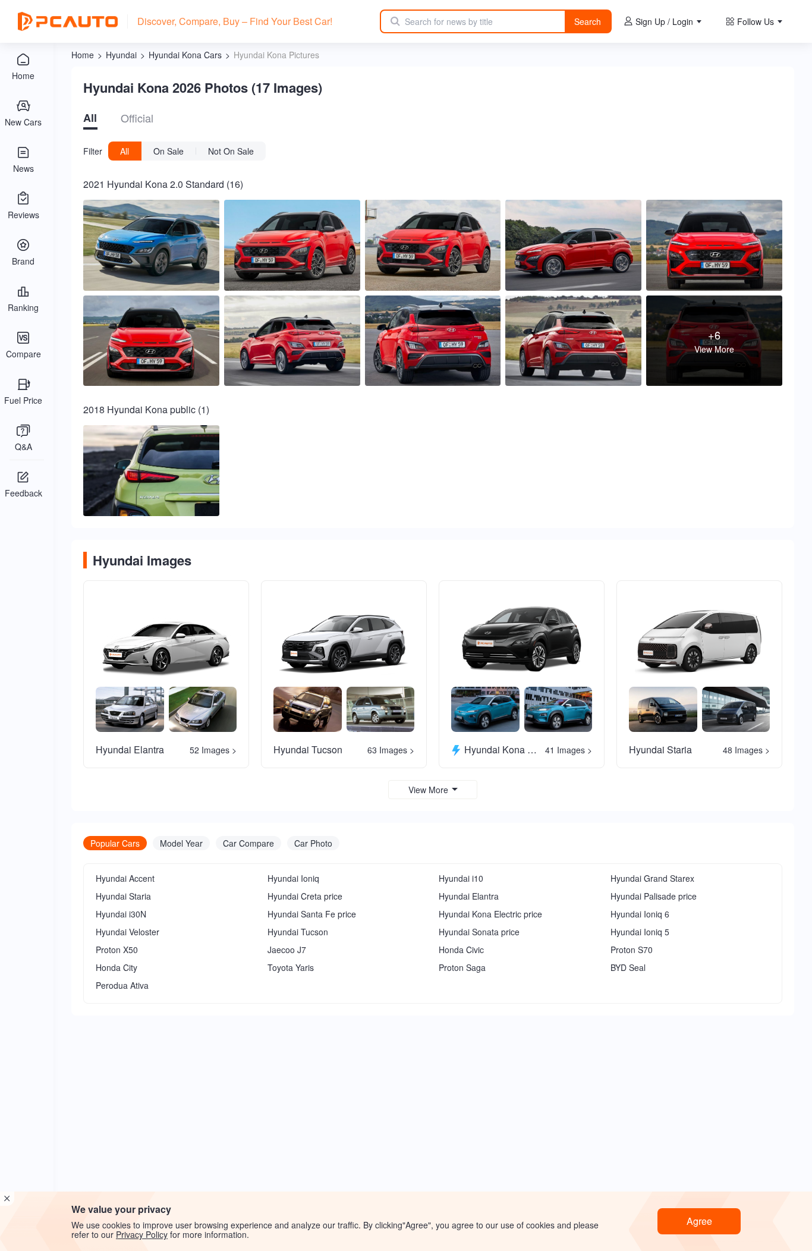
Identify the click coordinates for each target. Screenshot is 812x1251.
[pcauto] (68, 21)
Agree (699, 1221)
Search (587, 21)
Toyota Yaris (290, 967)
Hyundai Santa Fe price (311, 914)
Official (137, 117)
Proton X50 (117, 949)
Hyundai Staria (123, 896)
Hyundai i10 (461, 878)
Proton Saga (462, 967)
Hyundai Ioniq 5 (639, 932)
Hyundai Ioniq (293, 878)
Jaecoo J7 (286, 949)
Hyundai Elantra (469, 896)
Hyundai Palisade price (653, 896)
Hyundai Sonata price (479, 932)
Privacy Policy (142, 1234)
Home (82, 55)
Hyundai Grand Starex (652, 878)
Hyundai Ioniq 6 (639, 914)
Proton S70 (631, 949)
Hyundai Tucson (297, 932)
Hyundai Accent (125, 878)
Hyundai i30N (121, 914)
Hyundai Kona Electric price (490, 914)
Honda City (116, 967)
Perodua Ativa (122, 985)
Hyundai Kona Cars (185, 55)
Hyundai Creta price (304, 896)
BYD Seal (628, 967)
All (90, 117)
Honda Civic (461, 949)
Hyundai (121, 55)
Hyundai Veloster (127, 932)
